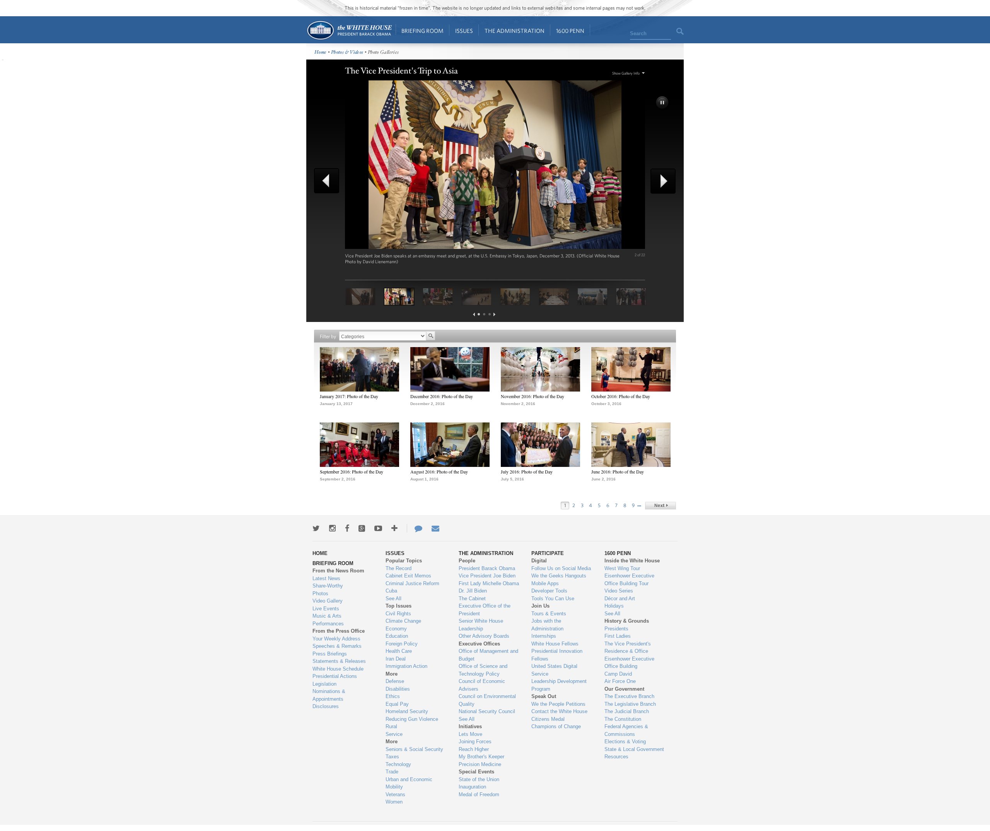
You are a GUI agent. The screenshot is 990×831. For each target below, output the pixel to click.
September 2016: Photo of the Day (351, 471)
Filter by (328, 336)
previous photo (329, 180)
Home (349, 30)
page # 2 (484, 314)
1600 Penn (570, 30)
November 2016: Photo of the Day (532, 396)
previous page (474, 314)
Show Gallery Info (626, 73)
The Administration (514, 30)
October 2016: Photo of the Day (620, 396)
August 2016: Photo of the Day (439, 471)
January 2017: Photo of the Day (349, 396)
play (662, 103)
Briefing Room (422, 30)
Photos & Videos (347, 52)
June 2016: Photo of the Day (617, 471)
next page (494, 314)
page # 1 (478, 314)
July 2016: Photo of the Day (527, 471)
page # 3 (489, 314)
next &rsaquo (660, 505)
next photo (660, 181)
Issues (464, 30)
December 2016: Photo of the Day (441, 396)
